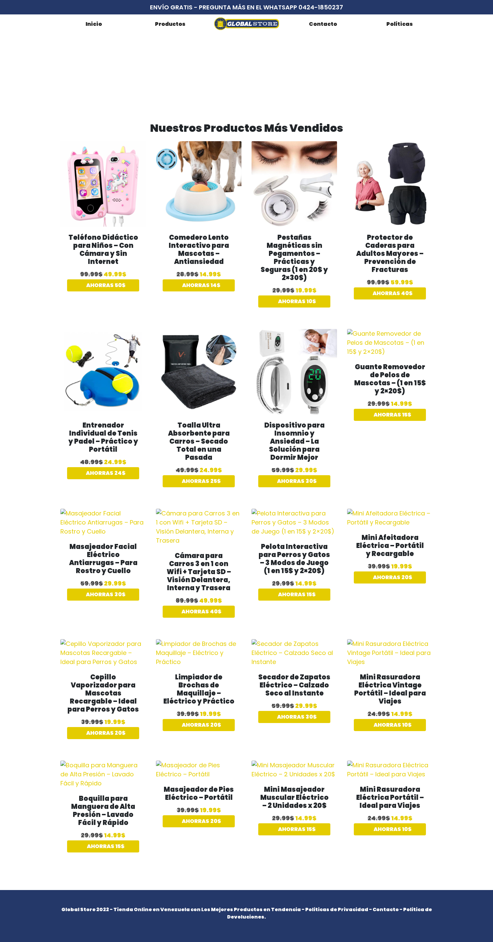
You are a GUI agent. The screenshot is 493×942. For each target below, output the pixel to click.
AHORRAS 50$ (105, 285)
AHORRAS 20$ (392, 577)
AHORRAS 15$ (392, 415)
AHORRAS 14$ (200, 285)
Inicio (94, 24)
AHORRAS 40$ (392, 293)
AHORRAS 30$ (296, 481)
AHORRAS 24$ (105, 473)
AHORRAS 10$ (296, 301)
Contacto (323, 24)
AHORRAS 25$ (201, 481)
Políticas (399, 24)
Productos (170, 24)
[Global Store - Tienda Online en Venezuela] (246, 23)
